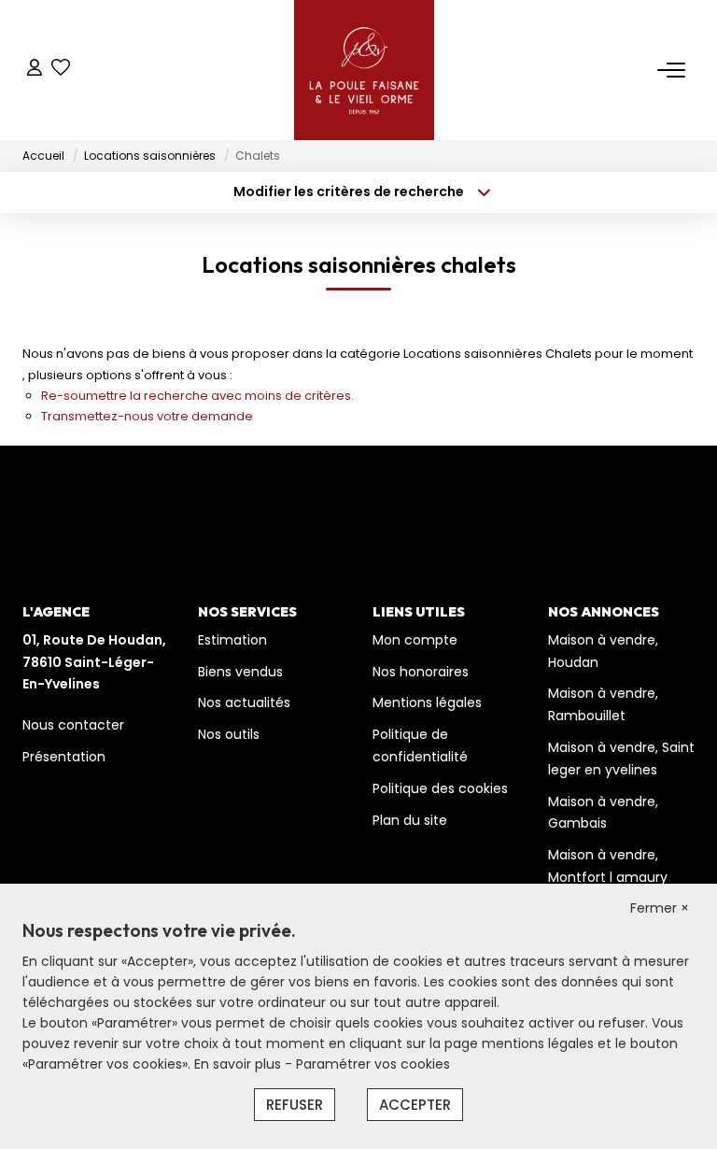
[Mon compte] (34, 69)
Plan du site (410, 820)
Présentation (63, 756)
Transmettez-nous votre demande (147, 416)
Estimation (232, 640)
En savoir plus (239, 1064)
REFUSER (294, 1104)
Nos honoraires (421, 671)
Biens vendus (240, 671)
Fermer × (659, 908)
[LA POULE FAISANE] (364, 70)
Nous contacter (73, 725)
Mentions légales (427, 702)
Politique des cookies (440, 788)
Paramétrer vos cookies (373, 1064)
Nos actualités (244, 702)
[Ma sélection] (60, 69)
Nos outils (229, 734)
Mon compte (415, 640)
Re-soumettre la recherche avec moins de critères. (197, 395)
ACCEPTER (415, 1104)
